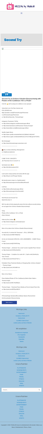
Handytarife (21, 337)
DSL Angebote (22, 335)
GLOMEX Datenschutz (22, 320)
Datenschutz (21, 318)
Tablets (22, 341)
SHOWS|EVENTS (21, 370)
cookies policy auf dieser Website (23, 323)
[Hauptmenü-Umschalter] (21, 13)
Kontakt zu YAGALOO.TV (22, 316)
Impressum (21, 313)
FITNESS (21, 379)
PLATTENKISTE (21, 368)
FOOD (21, 374)
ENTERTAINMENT (21, 372)
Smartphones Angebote (21, 332)
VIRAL (21, 383)
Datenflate (21, 339)
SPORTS (21, 385)
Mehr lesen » (10, 303)
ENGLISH (21, 381)
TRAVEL (21, 377)
